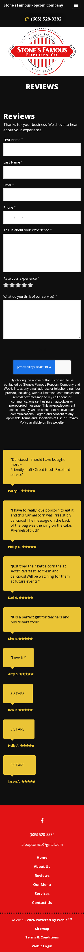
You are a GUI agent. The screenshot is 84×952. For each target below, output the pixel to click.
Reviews (42, 875)
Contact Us (42, 902)
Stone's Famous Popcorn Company (33, 5)
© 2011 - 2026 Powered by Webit (42, 919)
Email (7, 184)
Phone (8, 207)
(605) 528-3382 (46, 19)
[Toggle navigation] (76, 5)
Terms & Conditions (42, 937)
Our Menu (42, 884)
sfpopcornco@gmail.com (42, 844)
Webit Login (42, 946)
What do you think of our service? (29, 296)
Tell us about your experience (26, 230)
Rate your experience (20, 278)
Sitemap (42, 928)
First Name (11, 139)
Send (42, 349)
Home (42, 857)
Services (42, 893)
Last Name (11, 162)
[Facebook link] (42, 821)
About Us (42, 866)
